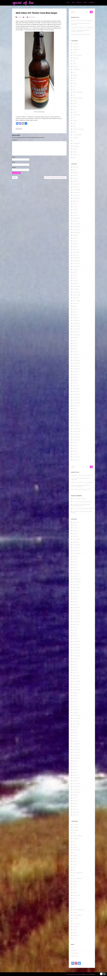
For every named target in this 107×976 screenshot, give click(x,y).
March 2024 (75, 249)
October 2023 (76, 263)
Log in (72, 947)
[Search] (91, 12)
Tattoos (75, 132)
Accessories (76, 44)
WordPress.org (74, 956)
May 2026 (75, 175)
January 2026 (76, 187)
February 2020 (76, 388)
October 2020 (76, 366)
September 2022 (76, 300)
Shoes (74, 123)
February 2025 (76, 218)
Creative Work (76, 69)
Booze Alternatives (77, 55)
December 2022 (76, 292)
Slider (74, 126)
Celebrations (76, 58)
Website (14, 167)
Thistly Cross (18, 128)
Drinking (33, 17)
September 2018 (76, 437)
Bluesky (85, 2)
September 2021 (76, 334)
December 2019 (76, 394)
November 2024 (76, 226)
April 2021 (75, 349)
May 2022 (75, 312)
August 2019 (76, 405)
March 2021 (75, 351)
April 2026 (75, 178)
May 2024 (75, 243)
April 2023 (75, 280)
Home (73, 2)
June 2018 (75, 445)
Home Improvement (78, 98)
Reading (75, 120)
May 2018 (75, 448)
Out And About (76, 115)
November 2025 (76, 192)
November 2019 (76, 397)
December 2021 (76, 326)
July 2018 (75, 442)
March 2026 (75, 181)
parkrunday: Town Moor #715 (78, 27)
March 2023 (75, 283)
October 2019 (76, 400)
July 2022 (75, 306)
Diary (74, 72)
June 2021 (75, 343)
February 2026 (76, 184)
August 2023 (76, 269)
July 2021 (75, 340)
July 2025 (75, 204)
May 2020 (75, 380)
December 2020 (76, 360)
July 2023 (75, 272)
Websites (75, 152)
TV (73, 140)
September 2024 (76, 232)
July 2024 (75, 238)
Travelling (75, 137)
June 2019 (75, 411)
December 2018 (76, 428)
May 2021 (75, 346)
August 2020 (76, 371)
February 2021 (76, 354)
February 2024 (76, 252)
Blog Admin (75, 46)
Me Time (75, 106)
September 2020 (76, 368)
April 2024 (75, 246)
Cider (29, 17)
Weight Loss (76, 154)
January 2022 (76, 323)
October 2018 (76, 434)
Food (74, 89)
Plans (74, 117)
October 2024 (76, 229)
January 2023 (76, 289)
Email (13, 162)
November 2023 (76, 260)
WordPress (92, 974)
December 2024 (76, 223)
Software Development (78, 129)
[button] (103, 973)
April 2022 (75, 314)
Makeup (75, 103)
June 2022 (75, 309)
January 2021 (76, 357)
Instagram (91, 2)
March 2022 (75, 317)
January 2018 (76, 459)
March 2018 (75, 454)
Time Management (77, 134)
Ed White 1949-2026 (81, 498)
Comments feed (75, 953)
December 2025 (76, 189)
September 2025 (76, 198)
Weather (75, 149)
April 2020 (75, 383)
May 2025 (75, 209)
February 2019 (76, 422)
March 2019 (75, 420)
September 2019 (76, 403)
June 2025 (75, 206)
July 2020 (75, 374)
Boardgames (76, 49)
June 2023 (75, 275)
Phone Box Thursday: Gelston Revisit (79, 23)
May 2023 (75, 277)
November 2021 (76, 329)
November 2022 (76, 295)
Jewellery (75, 100)
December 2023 (76, 258)
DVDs (74, 80)
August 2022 (76, 303)
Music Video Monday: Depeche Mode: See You (80, 505)
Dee (25, 17)
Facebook (79, 2)
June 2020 (75, 377)
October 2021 (76, 332)
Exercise (75, 83)
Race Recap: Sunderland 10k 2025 (84, 508)
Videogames (76, 146)
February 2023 (76, 286)
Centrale (30, 28)
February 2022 (76, 320)
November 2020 (76, 363)
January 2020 (76, 391)
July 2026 (75, 169)
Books (74, 52)
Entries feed (74, 950)
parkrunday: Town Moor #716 (78, 20)
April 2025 (75, 212)
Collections (75, 66)
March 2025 (75, 215)
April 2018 (75, 451)
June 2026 (75, 172)
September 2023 (76, 266)
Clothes (75, 63)
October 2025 (76, 195)
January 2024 (76, 255)
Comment (15, 140)
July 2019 (75, 408)
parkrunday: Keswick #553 (77, 34)
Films (74, 86)
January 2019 (76, 425)
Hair (74, 95)
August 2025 (76, 201)
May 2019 (75, 414)
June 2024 (75, 241)
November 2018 (76, 431)
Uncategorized (76, 143)
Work (74, 157)
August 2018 (76, 440)
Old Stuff (75, 112)
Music (74, 109)
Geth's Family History (78, 92)
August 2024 (76, 235)
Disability (75, 75)
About (68, 2)
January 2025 (76, 221)
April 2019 (75, 417)
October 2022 (76, 297)
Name (14, 157)
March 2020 (75, 386)
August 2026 (76, 167)
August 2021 (76, 337)
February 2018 (76, 457)
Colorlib (83, 974)
